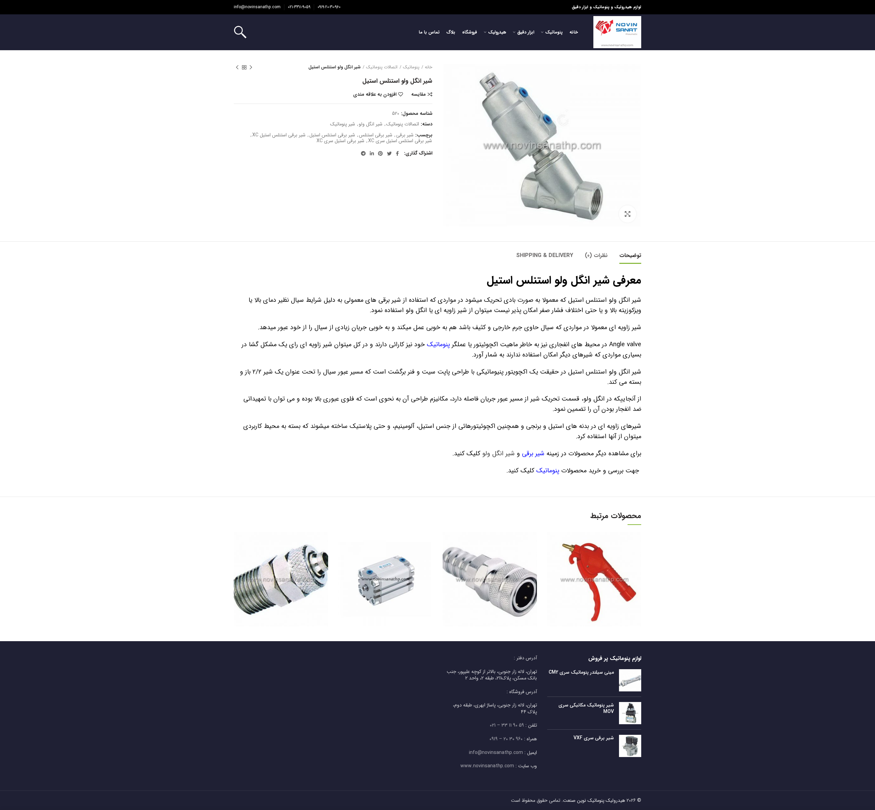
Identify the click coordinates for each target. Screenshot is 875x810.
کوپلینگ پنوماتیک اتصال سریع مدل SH (490, 570)
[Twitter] (389, 153)
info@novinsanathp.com (257, 7)
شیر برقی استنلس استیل (332, 135)
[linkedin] (372, 153)
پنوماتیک (411, 67)
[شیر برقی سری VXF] (630, 746)
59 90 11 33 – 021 (507, 725)
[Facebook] (397, 153)
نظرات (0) (596, 255)
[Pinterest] (380, 153)
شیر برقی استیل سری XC (340, 141)
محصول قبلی (250, 67)
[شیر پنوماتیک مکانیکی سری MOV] (630, 713)
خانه (428, 67)
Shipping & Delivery (544, 255)
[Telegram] (363, 153)
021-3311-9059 (299, 7)
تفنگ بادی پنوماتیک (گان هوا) (594, 570)
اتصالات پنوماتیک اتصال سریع (281, 570)
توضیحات (630, 255)
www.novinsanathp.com (487, 766)
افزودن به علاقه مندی (374, 94)
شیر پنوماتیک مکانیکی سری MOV (586, 708)
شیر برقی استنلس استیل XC (279, 135)
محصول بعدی (237, 67)
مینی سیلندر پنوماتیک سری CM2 (581, 672)
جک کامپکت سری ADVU (385, 570)
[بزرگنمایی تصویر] (627, 213)
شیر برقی (405, 135)
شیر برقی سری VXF (594, 738)
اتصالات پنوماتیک (382, 67)
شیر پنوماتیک (342, 124)
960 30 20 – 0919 (506, 739)
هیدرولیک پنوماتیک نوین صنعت (594, 800)
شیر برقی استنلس (375, 135)
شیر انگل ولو (370, 124)
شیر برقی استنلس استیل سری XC (400, 141)
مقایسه (418, 94)
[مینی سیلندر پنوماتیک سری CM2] (630, 680)
